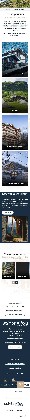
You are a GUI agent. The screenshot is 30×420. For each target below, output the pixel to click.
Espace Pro (15, 359)
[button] (25, 416)
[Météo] (12, 385)
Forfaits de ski (26, 384)
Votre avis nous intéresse (15, 364)
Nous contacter (15, 347)
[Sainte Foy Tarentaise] (13, 404)
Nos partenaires (15, 368)
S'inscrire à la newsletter (15, 314)
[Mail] (5, 385)
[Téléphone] (2, 385)
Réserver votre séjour (20, 385)
